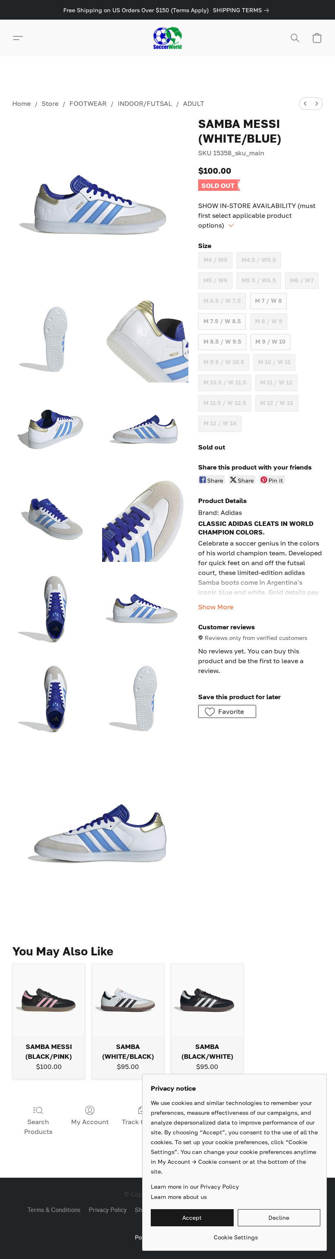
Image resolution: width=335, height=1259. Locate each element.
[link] (242, 10)
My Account (90, 1122)
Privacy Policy (108, 1210)
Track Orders (141, 1122)
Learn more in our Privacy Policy (195, 1186)
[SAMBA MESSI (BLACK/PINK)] (49, 1000)
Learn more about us (179, 1196)
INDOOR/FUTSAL (145, 103)
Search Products (38, 1127)
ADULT (193, 103)
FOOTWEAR (88, 103)
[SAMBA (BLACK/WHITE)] (207, 1000)
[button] (167, 38)
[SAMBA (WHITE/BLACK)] (128, 1000)
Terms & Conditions (53, 1210)
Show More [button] (215, 607)
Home (21, 103)
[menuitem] (305, 104)
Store (50, 103)
